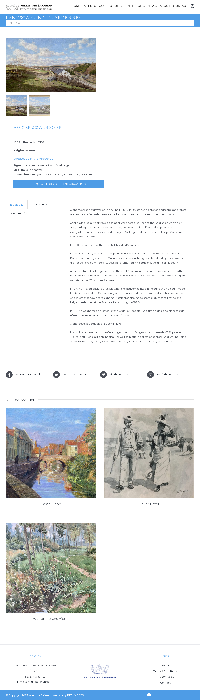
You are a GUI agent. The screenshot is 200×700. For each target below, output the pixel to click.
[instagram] (149, 694)
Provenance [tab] (39, 204)
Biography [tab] (16, 204)
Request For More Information (59, 184)
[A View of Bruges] (51, 453)
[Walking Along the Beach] (149, 453)
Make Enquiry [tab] (18, 213)
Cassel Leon (51, 504)
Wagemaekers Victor (51, 619)
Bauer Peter (149, 504)
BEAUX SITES (75, 695)
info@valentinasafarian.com (34, 681)
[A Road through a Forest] (51, 568)
